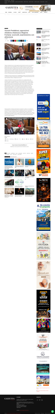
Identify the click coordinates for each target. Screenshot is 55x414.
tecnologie (15, 413)
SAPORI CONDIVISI (42, 1)
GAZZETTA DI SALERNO (36, 1)
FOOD (29, 12)
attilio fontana (8, 153)
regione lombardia (7, 154)
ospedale (32, 153)
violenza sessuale (15, 154)
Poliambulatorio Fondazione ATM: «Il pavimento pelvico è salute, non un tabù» (19, 167)
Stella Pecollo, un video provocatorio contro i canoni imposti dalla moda (46, 58)
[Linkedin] (49, 4)
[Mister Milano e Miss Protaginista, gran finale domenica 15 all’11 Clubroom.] (39, 62)
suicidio (11, 154)
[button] (45, 4)
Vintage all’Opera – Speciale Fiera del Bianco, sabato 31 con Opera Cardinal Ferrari (9, 196)
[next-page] (6, 198)
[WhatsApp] (17, 41)
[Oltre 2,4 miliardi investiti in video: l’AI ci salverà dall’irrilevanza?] (9, 173)
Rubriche (45, 12)
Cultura (14, 12)
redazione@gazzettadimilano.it (24, 410)
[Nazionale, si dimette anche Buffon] (19, 173)
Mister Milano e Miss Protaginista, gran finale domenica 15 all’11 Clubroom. (46, 62)
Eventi (19, 12)
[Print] (23, 41)
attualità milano (13, 153)
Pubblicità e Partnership (47, 413)
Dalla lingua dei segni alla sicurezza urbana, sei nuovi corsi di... (45, 53)
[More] (27, 41)
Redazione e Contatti (37, 413)
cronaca (16, 153)
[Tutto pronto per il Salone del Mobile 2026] (29, 162)
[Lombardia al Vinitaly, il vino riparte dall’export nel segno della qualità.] (39, 32)
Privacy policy (42, 413)
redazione (6, 38)
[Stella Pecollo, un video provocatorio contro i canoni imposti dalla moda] (39, 58)
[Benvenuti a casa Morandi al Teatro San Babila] (29, 182)
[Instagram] (48, 4)
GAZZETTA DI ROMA (26, 1)
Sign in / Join (12, 0)
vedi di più (43, 65)
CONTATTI (46, 1)
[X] (13, 41)
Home (6, 12)
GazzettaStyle (24, 12)
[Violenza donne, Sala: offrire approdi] (39, 40)
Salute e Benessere (35, 12)
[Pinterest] (15, 41)
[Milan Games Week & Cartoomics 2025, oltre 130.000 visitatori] (29, 191)
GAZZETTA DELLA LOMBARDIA (11, 1)
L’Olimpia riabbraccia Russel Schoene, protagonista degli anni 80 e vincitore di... (46, 44)
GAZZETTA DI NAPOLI (31, 1)
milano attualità (20, 153)
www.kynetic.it (19, 413)
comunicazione (12, 413)
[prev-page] (5, 198)
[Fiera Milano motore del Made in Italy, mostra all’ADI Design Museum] (9, 182)
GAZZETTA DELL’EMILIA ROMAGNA (19, 1)
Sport (41, 12)
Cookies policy (19, 407)
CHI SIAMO (6, 1)
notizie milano (28, 153)
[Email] (21, 41)
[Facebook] (47, 4)
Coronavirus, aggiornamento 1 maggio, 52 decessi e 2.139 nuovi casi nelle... (46, 49)
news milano (24, 153)
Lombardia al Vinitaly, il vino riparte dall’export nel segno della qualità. (46, 32)
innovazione (8, 413)
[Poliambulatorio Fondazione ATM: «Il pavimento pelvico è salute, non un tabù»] (19, 162)
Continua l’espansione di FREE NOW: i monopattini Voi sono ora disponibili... (46, 36)
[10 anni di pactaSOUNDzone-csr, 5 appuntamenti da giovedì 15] (19, 191)
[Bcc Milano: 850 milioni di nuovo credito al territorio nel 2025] (19, 182)
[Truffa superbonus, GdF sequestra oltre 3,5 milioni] (29, 173)
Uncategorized (8, 14)
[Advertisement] (27, 22)
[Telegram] (25, 41)
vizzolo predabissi (20, 154)
